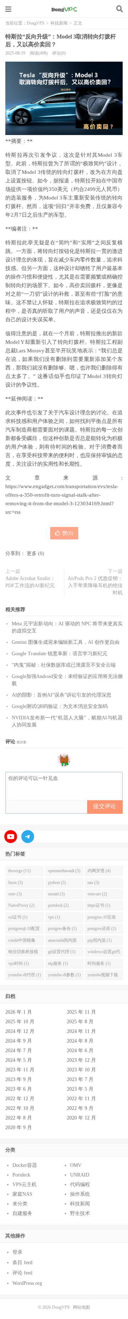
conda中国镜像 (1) (21, 942)
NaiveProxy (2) (21, 905)
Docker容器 (24, 1165)
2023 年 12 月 (81, 1060)
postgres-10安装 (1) (101, 918)
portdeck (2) (58, 905)
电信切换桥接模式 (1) (23, 953)
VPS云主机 (24, 1184)
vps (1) (54, 917)
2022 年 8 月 (18, 1118)
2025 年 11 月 (81, 1012)
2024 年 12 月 (19, 1031)
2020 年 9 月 (18, 1127)
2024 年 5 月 (18, 1060)
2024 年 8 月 (80, 1041)
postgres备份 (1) (62, 928)
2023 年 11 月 (19, 1069)
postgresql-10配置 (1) (24, 930)
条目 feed (22, 1262)
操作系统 (80, 1194)
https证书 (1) (98, 905)
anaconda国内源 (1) (62, 942)
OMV (75, 1165)
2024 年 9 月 (18, 1041)
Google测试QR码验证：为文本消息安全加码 (60, 706)
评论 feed (22, 1273)
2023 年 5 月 (80, 1089)
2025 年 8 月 (80, 1021)
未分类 (19, 1203)
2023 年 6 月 (18, 1089)
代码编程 (80, 1184)
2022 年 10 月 (19, 1108)
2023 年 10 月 (81, 1069)
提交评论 (104, 806)
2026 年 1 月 (18, 1012)
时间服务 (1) (99, 963)
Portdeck (21, 1175)
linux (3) (15, 882)
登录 (17, 1252)
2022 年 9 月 (80, 1108)
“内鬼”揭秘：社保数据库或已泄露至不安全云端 (64, 665)
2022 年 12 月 (19, 1098)
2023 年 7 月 (80, 1079)
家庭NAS (22, 1194)
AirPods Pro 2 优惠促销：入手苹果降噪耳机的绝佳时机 (95, 585)
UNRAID (79, 1175)
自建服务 (22, 1213)
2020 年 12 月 (81, 1118)
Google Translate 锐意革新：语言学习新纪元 (59, 653)
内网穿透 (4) (99, 870)
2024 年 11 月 (81, 1031)
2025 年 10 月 (19, 1021)
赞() (67, 533)
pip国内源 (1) (99, 940)
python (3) (57, 882)
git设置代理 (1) (61, 951)
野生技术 (80, 1213)
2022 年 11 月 (81, 1098)
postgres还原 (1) (101, 928)
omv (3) (15, 893)
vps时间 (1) (18, 963)
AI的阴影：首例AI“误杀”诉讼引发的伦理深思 (61, 695)
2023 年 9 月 (18, 1079)
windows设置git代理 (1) (103, 953)
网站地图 (81, 1307)
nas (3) (93, 882)
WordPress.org (27, 1283)
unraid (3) (56, 893)
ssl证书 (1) (17, 917)
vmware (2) (97, 893)
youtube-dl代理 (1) (24, 974)
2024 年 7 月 (18, 1050)
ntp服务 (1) (58, 963)
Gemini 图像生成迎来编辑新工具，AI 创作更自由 (65, 642)
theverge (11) (19, 870)
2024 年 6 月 (80, 1050)
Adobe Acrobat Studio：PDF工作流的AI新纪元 (30, 582)
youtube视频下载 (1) (102, 976)
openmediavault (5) (64, 870)
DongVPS (64, 8)
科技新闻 (59, 23)
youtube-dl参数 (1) (64, 974)
